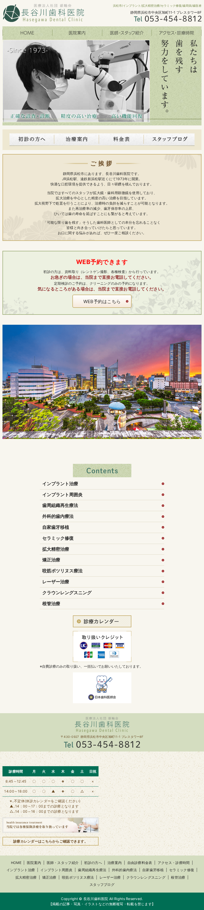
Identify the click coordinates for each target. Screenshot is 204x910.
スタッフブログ (169, 139)
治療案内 (114, 862)
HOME (27, 33)
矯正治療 (51, 559)
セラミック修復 (58, 538)
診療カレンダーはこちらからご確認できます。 (50, 841)
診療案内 (76, 139)
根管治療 (51, 603)
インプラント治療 (60, 483)
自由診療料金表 (139, 862)
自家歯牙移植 (55, 527)
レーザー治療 (55, 581)
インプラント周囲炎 (62, 494)
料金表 (121, 139)
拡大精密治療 (55, 549)
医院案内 (77, 33)
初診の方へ (31, 139)
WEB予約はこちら (102, 301)
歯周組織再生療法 (60, 505)
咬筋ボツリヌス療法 (62, 570)
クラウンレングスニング (67, 592)
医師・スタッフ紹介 (127, 33)
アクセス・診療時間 (177, 33)
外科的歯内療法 (58, 516)
